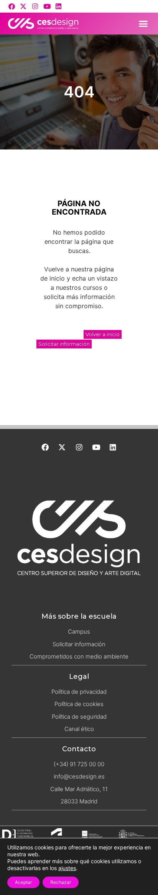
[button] (143, 23)
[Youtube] (47, 6)
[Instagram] (35, 6)
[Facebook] (12, 6)
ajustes (67, 868)
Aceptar (23, 882)
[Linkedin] (58, 6)
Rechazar (60, 882)
